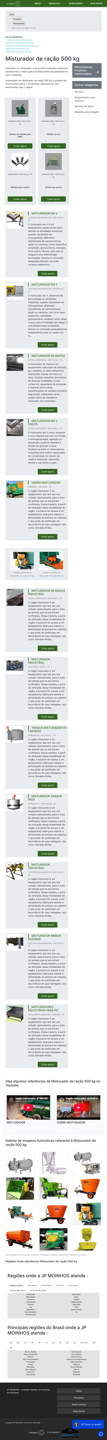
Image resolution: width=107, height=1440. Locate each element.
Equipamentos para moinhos (85, 99)
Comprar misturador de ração (19, 40)
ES (25, 1343)
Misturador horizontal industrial (20, 43)
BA (67, 1343)
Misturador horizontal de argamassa (22, 46)
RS (53, 1343)
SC (46, 1343)
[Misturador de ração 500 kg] (20, 110)
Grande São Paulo (17, 1290)
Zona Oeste (46, 1285)
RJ (11, 1343)
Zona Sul (59, 1285)
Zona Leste (72, 1285)
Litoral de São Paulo (38, 1290)
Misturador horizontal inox (17, 48)
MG (18, 1343)
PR (39, 1343)
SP (32, 1343)
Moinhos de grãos (84, 106)
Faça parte (96, 3)
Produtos (54, 3)
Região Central (16, 1285)
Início (79, 1391)
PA (11, 1348)
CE (74, 1343)
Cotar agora (20, 146)
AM (94, 1343)
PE (60, 1343)
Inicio (38, 3)
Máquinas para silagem (87, 111)
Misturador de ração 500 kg (18, 51)
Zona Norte (32, 1285)
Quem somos (75, 3)
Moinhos (79, 91)
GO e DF (84, 1343)
